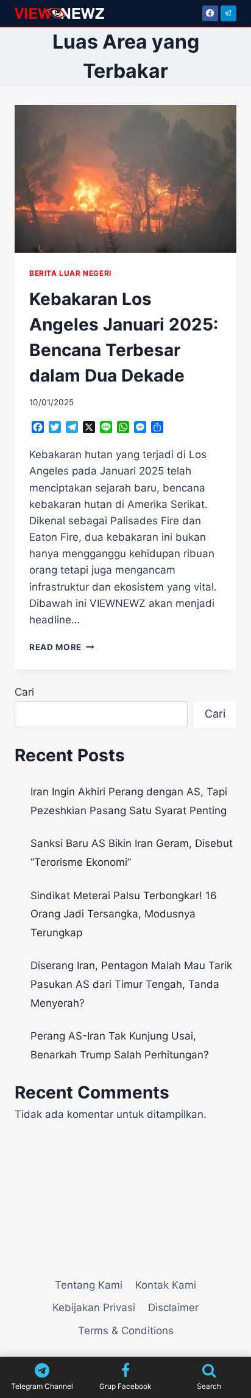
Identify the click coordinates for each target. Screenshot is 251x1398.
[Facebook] (210, 13)
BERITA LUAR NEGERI (70, 273)
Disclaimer (173, 1307)
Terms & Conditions (126, 1330)
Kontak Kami (165, 1285)
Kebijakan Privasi (93, 1307)
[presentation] (125, 179)
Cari (24, 692)
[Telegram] (228, 13)
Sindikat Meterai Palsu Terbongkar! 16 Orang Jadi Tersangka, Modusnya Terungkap (123, 914)
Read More (61, 647)
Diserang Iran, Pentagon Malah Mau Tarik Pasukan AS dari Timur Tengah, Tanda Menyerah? (131, 984)
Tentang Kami (88, 1285)
